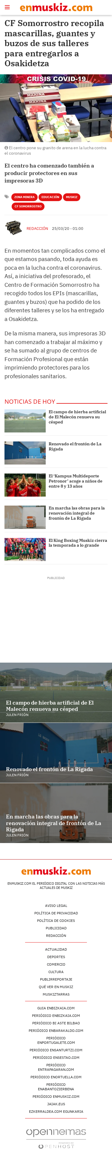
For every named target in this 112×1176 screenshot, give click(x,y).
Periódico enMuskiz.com (56, 1096)
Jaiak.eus (56, 1104)
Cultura (56, 972)
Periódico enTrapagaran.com (56, 1067)
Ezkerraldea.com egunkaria (56, 1111)
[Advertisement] (56, 617)
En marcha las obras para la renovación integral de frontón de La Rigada (77, 513)
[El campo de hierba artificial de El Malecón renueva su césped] (25, 420)
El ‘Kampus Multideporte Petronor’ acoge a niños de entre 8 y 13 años (75, 481)
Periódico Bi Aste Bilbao (56, 1023)
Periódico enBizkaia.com (56, 1015)
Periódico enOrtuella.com (56, 1077)
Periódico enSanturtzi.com (56, 1050)
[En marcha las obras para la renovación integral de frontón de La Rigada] (25, 517)
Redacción (37, 228)
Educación (50, 197)
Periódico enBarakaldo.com (56, 1030)
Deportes (56, 957)
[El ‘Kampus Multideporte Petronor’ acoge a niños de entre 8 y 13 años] (25, 485)
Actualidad (56, 949)
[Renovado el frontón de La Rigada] (25, 453)
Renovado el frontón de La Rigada (75, 446)
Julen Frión (17, 714)
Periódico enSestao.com (56, 1057)
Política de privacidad (56, 913)
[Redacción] (14, 227)
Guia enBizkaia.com (56, 1008)
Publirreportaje (56, 979)
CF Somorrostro (28, 206)
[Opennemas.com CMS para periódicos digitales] (56, 1138)
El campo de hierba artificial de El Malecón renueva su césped (77, 417)
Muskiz (71, 197)
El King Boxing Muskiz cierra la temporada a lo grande (78, 543)
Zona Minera (24, 197)
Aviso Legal (56, 905)
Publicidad (56, 928)
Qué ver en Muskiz (56, 986)
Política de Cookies (56, 920)
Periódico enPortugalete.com (56, 1040)
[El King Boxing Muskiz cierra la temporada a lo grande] (25, 549)
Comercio (56, 964)
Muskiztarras (56, 994)
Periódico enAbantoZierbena (56, 1086)
